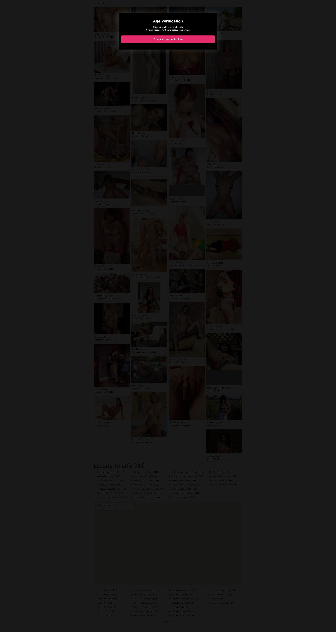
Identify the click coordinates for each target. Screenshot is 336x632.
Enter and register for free (168, 39)
